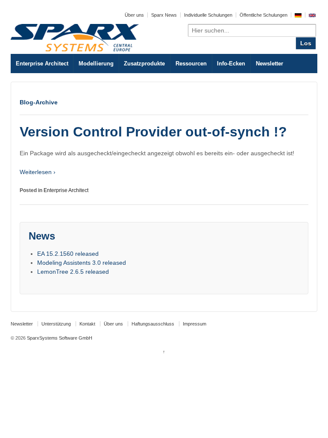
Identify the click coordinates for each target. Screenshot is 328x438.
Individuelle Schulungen (208, 15)
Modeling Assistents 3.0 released (81, 262)
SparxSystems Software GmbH (59, 337)
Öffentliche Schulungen (263, 15)
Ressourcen (191, 63)
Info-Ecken (231, 63)
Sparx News (164, 15)
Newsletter (269, 63)
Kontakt (87, 323)
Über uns (134, 15)
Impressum (194, 323)
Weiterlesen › (38, 172)
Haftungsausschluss (153, 323)
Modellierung (96, 63)
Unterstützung (56, 323)
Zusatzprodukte (144, 63)
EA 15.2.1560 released (68, 253)
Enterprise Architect (42, 63)
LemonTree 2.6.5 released (73, 271)
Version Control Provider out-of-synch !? (153, 131)
